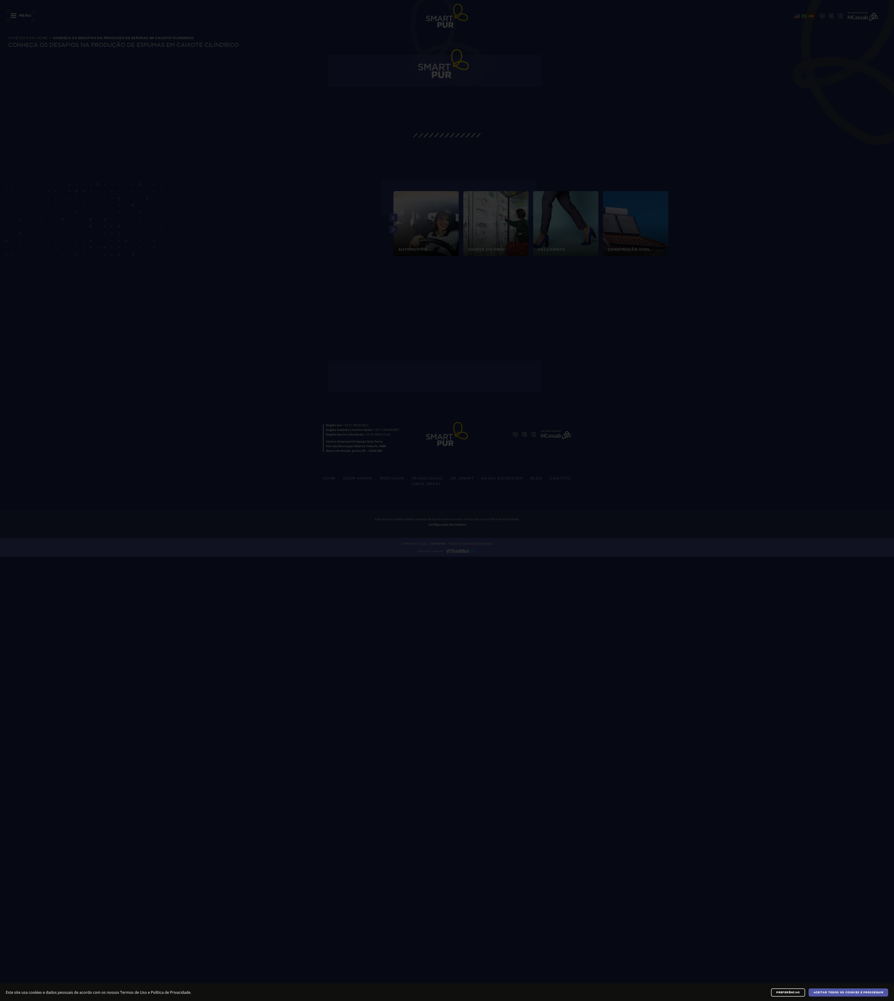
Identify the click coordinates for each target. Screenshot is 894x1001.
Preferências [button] (788, 992)
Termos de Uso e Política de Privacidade (155, 992)
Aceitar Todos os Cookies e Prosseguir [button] (848, 992)
